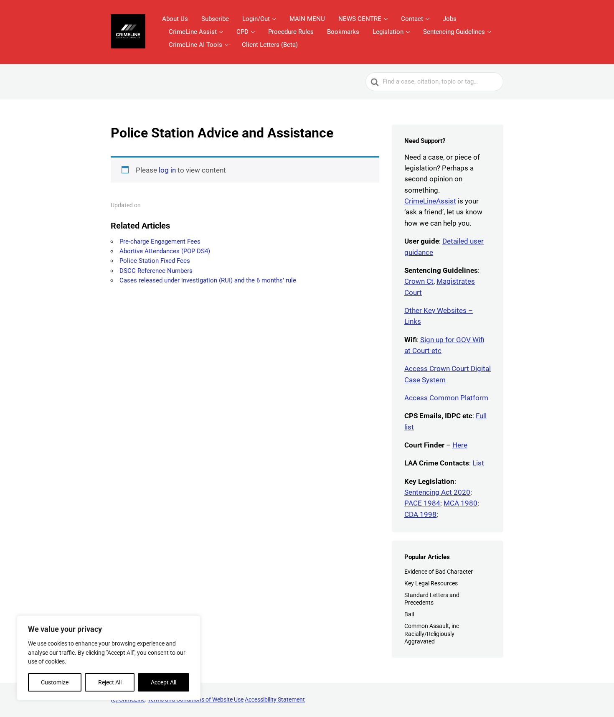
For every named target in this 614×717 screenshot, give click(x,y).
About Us (175, 19)
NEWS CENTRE (359, 19)
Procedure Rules (291, 32)
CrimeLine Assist (193, 32)
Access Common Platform (446, 398)
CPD (242, 32)
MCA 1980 (460, 503)
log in (167, 170)
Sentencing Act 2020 (437, 492)
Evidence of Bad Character (438, 571)
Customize (55, 682)
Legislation (388, 32)
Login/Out (256, 19)
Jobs (450, 19)
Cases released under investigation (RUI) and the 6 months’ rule (207, 280)
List (478, 463)
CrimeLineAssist (430, 201)
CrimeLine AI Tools (195, 44)
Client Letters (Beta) (270, 44)
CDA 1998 (420, 514)
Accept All (163, 682)
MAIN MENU (307, 19)
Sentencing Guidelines (454, 32)
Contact (412, 19)
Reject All (110, 682)
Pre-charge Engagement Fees (159, 241)
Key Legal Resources (431, 583)
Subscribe (215, 19)
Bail (409, 614)
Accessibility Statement (275, 699)
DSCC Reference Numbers (156, 271)
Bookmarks (343, 32)
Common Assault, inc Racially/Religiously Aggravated (431, 633)
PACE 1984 (422, 503)
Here (459, 445)
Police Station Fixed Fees (154, 260)
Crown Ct (419, 281)
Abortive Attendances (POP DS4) (164, 251)
